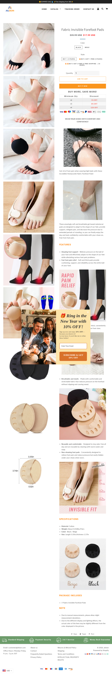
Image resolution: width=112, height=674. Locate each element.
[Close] (87, 312)
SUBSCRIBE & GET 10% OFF (73, 356)
